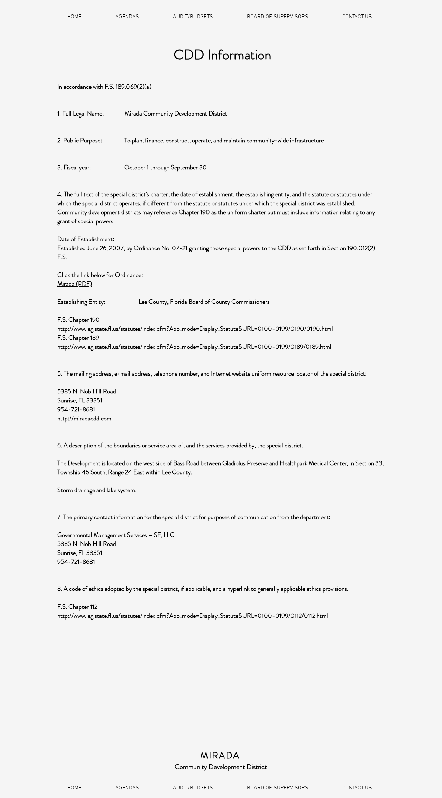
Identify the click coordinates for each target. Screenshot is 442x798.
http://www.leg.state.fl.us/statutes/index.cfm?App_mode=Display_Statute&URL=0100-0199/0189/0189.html (194, 346)
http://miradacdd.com (84, 418)
